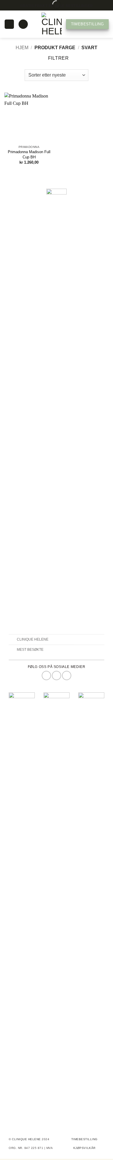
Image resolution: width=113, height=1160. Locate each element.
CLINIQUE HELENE (27, 1139)
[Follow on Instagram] (56, 675)
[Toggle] (13, 640)
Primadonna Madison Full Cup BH (29, 154)
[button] (9, 24)
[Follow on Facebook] (46, 675)
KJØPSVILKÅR (84, 1148)
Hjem (22, 47)
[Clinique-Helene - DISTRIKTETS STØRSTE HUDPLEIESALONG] (51, 24)
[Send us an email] (66, 675)
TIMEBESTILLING (84, 1139)
